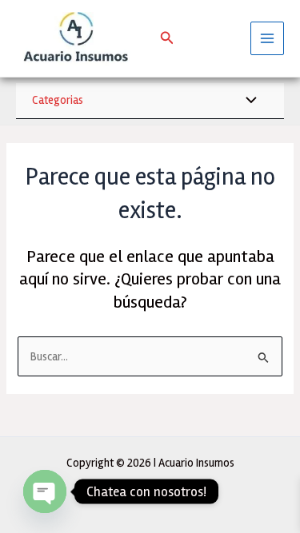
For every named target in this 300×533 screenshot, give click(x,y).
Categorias (57, 100)
